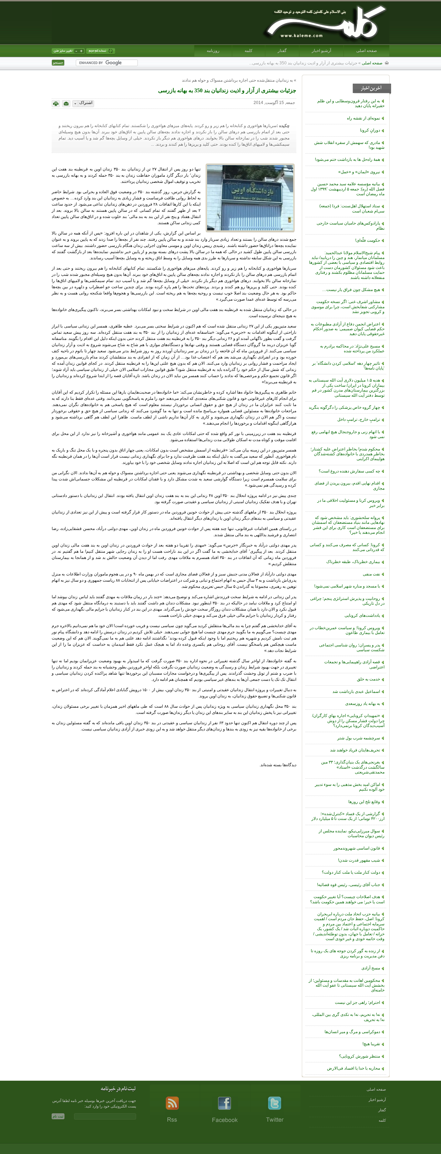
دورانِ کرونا (370, 130)
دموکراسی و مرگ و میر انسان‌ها (352, 1031)
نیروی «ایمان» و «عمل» (359, 171)
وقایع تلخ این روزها (364, 801)
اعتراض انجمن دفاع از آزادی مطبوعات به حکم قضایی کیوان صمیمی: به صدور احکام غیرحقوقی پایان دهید (347, 329)
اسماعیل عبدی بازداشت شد (356, 691)
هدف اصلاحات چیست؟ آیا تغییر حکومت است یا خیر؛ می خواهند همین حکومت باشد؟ (347, 899)
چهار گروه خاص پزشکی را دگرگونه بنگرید (344, 407)
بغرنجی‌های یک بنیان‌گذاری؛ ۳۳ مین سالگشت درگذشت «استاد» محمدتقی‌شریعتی (352, 767)
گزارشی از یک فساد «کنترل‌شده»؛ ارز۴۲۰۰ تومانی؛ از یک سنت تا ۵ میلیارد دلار (347, 816)
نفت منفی (371, 574)
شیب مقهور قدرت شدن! (359, 860)
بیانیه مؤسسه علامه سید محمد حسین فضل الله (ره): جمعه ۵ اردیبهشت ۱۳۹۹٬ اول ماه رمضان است (347, 188)
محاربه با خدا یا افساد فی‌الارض (353, 1068)
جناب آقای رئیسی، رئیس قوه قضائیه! (348, 884)
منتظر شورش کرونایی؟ (359, 1056)
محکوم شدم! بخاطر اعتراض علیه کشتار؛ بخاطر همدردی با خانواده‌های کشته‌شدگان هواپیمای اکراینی (347, 454)
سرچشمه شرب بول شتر (358, 738)
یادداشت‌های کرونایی (362, 615)
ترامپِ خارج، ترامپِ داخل (358, 419)
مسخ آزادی (370, 968)
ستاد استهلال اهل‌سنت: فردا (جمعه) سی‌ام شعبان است (351, 208)
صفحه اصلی (366, 50)
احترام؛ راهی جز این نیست (357, 1002)
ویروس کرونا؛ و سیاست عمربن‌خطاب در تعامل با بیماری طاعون (347, 630)
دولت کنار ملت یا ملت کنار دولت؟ (351, 872)
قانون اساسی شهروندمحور (357, 848)
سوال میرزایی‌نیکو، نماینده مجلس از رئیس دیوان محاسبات (351, 833)
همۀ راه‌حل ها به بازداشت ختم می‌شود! (347, 159)
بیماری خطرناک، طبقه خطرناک (353, 561)
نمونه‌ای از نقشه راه (363, 118)
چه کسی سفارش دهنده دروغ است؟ (349, 471)
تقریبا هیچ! (371, 1043)
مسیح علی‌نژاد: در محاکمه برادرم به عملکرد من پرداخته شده (352, 348)
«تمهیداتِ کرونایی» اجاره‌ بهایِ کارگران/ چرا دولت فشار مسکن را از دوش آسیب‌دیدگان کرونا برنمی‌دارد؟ (348, 720)
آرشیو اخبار (321, 50)
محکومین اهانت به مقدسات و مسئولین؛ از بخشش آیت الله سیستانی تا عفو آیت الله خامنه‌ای (346, 985)
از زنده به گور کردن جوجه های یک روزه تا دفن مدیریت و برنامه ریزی (347, 953)
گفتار (282, 50)
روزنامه (213, 50)
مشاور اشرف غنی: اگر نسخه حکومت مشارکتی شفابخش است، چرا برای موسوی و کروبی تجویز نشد (347, 306)
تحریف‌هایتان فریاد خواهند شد (355, 750)
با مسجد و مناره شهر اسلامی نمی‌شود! (347, 586)
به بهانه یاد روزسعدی (362, 703)
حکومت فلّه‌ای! (367, 240)
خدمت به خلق (368, 679)
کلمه (249, 50)
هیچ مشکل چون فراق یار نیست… (351, 289)
